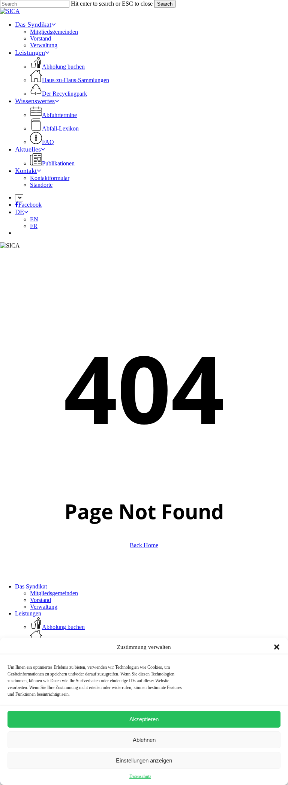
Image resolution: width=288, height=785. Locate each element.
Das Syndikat (31, 586)
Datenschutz (140, 776)
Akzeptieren (144, 719)
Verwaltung (43, 606)
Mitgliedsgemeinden (54, 593)
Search (164, 4)
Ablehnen (144, 740)
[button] (276, 647)
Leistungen (28, 613)
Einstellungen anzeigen (144, 760)
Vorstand (40, 600)
